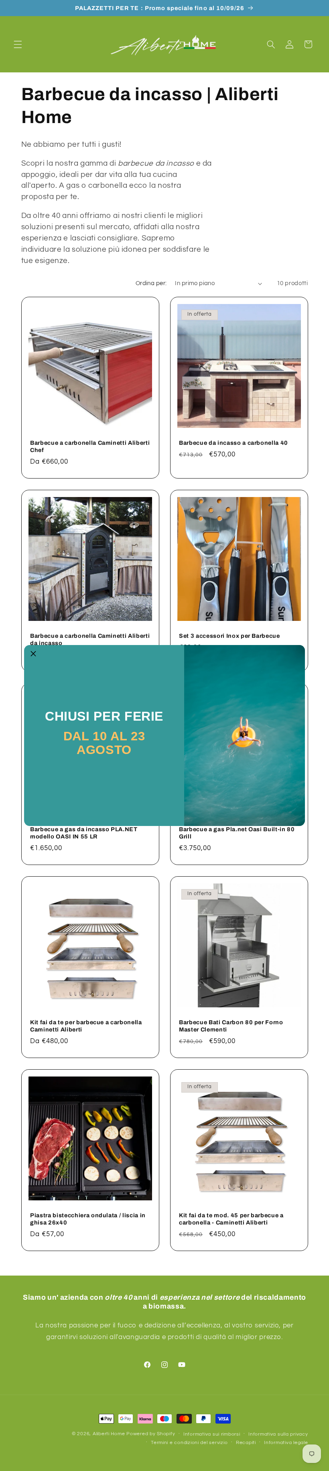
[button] (33, 654)
